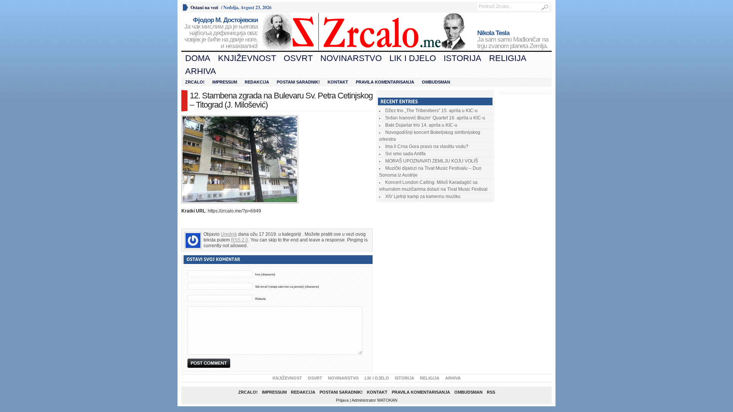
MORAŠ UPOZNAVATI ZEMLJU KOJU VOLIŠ (431, 161)
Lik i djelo (412, 58)
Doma (197, 58)
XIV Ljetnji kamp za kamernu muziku (422, 196)
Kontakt (338, 82)
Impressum (224, 82)
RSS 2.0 (239, 240)
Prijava (342, 400)
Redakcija (257, 82)
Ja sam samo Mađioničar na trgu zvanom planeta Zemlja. (512, 40)
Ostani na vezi (204, 7)
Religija (507, 58)
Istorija (462, 58)
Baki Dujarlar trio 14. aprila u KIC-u (421, 125)
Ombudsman (436, 82)
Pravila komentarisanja (385, 82)
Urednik (229, 234)
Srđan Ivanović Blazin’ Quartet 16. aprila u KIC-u (435, 118)
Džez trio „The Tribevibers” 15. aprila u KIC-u (431, 110)
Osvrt (298, 58)
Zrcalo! (195, 82)
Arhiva (200, 71)
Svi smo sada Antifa (405, 153)
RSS (491, 392)
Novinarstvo (351, 58)
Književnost (247, 58)
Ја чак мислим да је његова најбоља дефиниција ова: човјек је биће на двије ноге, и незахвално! (221, 33)
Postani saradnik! (298, 82)
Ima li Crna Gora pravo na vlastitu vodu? (426, 146)
